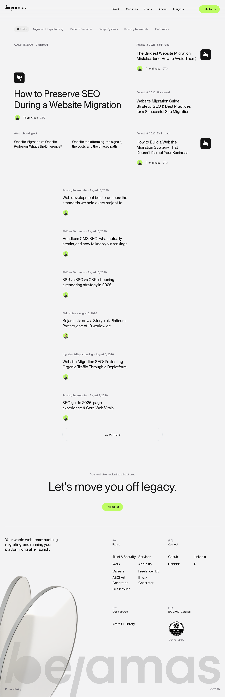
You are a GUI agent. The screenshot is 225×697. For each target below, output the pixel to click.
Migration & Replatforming (48, 29)
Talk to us (209, 9)
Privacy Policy (13, 689)
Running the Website (136, 29)
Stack (148, 9)
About (163, 9)
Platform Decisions (81, 29)
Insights (178, 9)
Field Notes (162, 29)
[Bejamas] (15, 8)
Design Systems (108, 29)
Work (116, 9)
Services (132, 9)
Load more (112, 434)
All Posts (22, 29)
